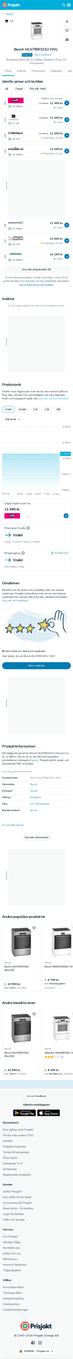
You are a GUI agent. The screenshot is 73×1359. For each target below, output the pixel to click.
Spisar (9, 13)
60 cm (33, 810)
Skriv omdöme (43, 54)
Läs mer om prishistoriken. (54, 398)
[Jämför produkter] (67, 40)
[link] (21, 957)
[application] (36, 461)
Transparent (42, 803)
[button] (9, 21)
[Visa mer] (5, 103)
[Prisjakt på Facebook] (33, 1342)
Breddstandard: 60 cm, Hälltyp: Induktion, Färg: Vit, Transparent (36, 61)
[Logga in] (69, 5)
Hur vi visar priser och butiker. (36, 284)
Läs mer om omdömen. (15, 600)
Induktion (35, 797)
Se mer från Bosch (13, 825)
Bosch (34, 784)
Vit (31, 803)
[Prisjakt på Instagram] (40, 1342)
